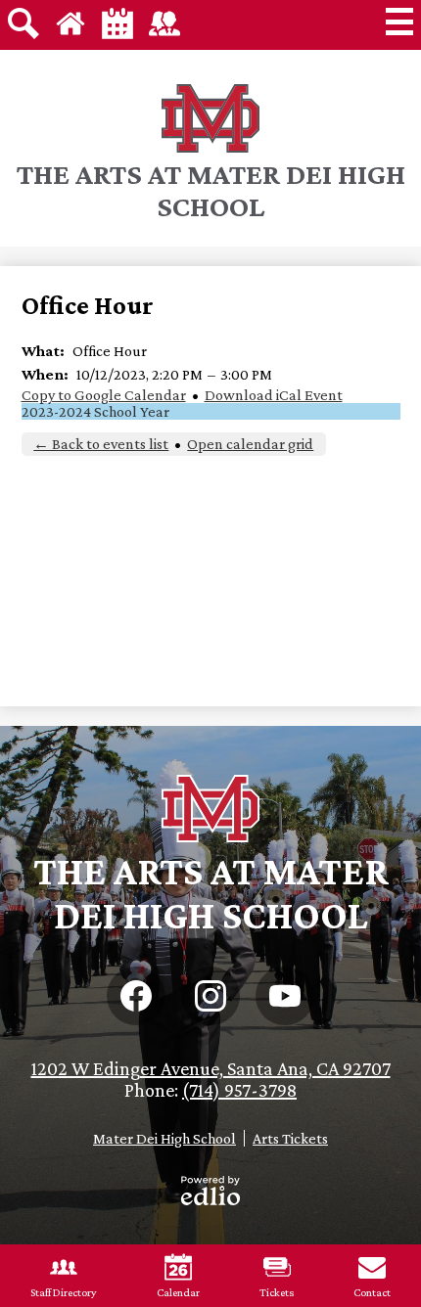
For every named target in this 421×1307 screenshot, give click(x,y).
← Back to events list (100, 443)
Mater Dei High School (164, 1138)
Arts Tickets (290, 1138)
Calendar (178, 1292)
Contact (372, 1292)
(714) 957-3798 (239, 1090)
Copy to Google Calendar (104, 394)
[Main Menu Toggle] (399, 21)
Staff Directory (63, 1292)
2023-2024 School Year (95, 411)
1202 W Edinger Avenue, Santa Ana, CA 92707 (211, 1068)
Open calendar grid (250, 443)
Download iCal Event (274, 394)
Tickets (276, 1292)
